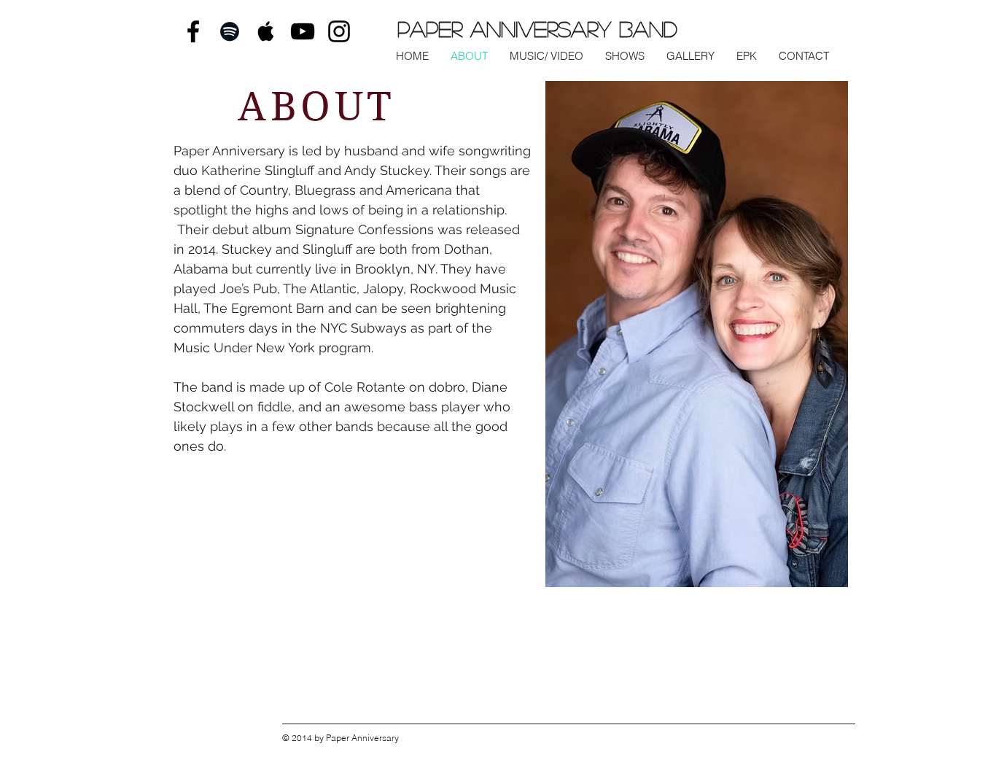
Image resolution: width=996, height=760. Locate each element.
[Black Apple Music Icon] (266, 31)
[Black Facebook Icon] (193, 31)
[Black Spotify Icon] (229, 31)
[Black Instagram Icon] (339, 31)
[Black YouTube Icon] (302, 31)
